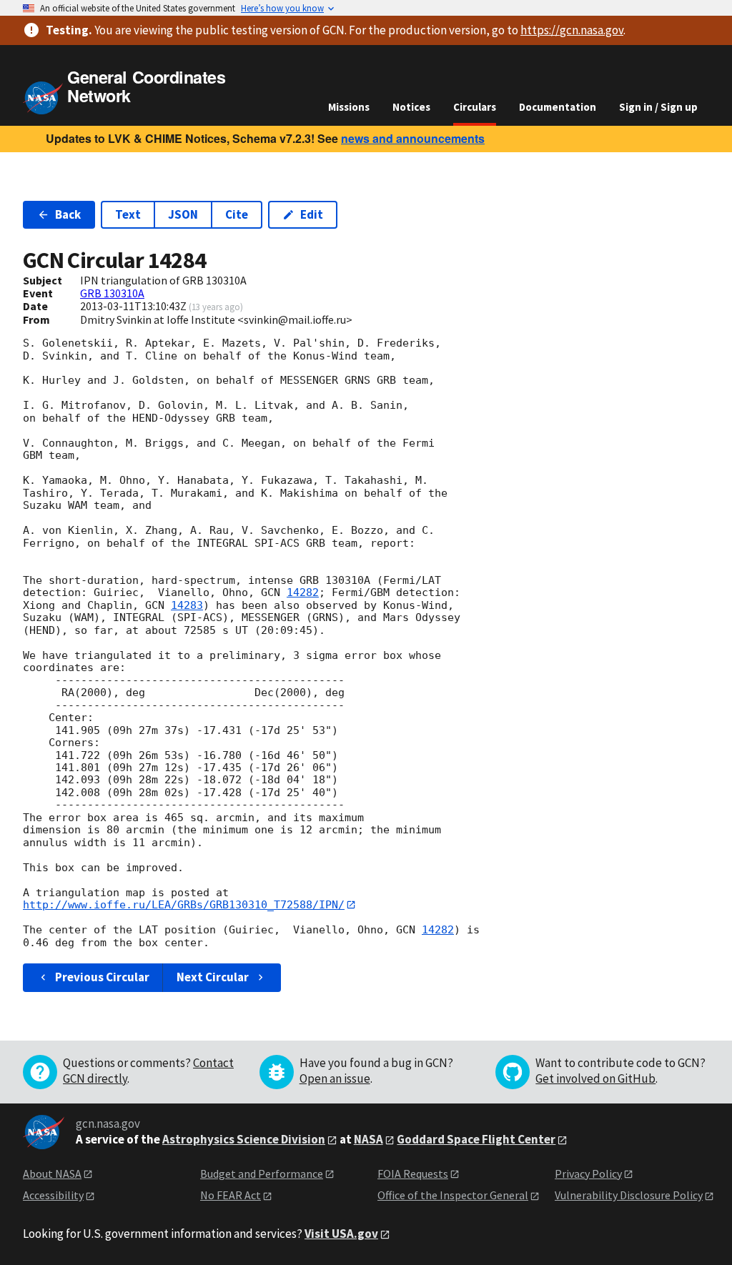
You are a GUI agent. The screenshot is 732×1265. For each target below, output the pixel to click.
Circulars (474, 107)
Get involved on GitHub (595, 1078)
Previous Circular (102, 977)
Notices (411, 107)
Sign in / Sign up (658, 107)
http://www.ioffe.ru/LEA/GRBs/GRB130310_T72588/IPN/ (184, 904)
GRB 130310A (112, 293)
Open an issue (335, 1078)
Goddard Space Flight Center (476, 1139)
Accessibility (53, 1195)
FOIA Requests (412, 1173)
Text (128, 214)
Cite (236, 214)
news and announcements (413, 138)
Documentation (557, 107)
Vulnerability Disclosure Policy (629, 1195)
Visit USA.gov (341, 1233)
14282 (303, 592)
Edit (311, 214)
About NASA (52, 1173)
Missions (349, 107)
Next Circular (213, 977)
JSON (183, 214)
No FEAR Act (230, 1195)
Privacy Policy (588, 1173)
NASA (368, 1139)
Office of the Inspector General (452, 1195)
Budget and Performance (261, 1173)
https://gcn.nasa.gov (571, 30)
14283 (187, 605)
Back (68, 214)
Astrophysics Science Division (243, 1139)
